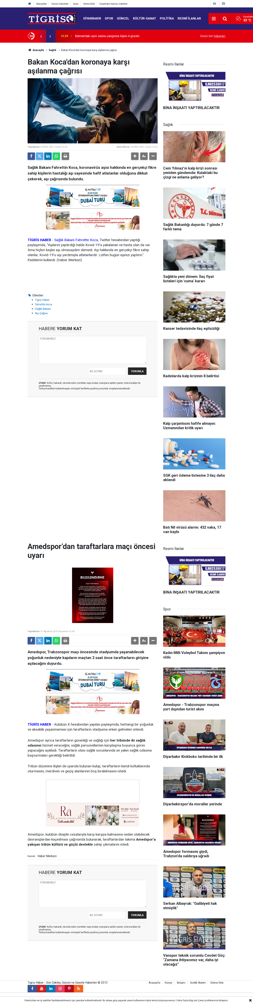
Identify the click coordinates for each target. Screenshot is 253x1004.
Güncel (123, 18)
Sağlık (52, 50)
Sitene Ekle (89, 3)
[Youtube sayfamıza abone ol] (41, 988)
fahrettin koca (43, 304)
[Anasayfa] (30, 3)
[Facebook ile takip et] (32, 988)
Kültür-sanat (144, 18)
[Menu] (214, 18)
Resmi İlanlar (189, 18)
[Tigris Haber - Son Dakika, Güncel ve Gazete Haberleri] (52, 18)
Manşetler (41, 3)
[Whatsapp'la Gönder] (56, 156)
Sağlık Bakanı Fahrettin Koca (76, 240)
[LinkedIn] (48, 156)
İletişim (181, 982)
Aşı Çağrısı (41, 313)
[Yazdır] (65, 156)
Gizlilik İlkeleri (198, 982)
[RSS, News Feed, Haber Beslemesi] (78, 988)
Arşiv (76, 3)
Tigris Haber (42, 300)
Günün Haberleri (60, 3)
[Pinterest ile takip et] (69, 988)
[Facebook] (31, 156)
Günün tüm (212, 36)
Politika (167, 18)
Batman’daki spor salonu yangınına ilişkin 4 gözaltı (107, 36)
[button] (135, 156)
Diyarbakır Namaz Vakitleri (113, 3)
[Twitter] (39, 156)
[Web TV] (214, 3)
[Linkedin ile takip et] (50, 988)
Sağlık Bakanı (43, 308)
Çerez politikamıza (208, 1000)
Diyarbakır (92, 18)
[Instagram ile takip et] (60, 988)
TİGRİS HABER (39, 240)
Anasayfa (38, 50)
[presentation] (41, 36)
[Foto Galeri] (223, 3)
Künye (168, 982)
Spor (109, 18)
